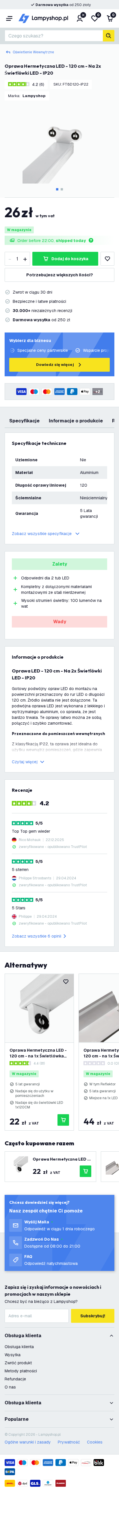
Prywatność (69, 1442)
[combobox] (54, 35)
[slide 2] (62, 189)
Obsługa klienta (19, 1346)
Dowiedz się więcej (55, 364)
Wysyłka (13, 1354)
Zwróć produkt (18, 1362)
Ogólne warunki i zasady (28, 1442)
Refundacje (15, 1379)
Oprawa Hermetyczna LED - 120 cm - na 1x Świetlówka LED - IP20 (38, 1053)
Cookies (95, 1442)
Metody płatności (21, 1370)
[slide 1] (57, 189)
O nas (10, 1387)
